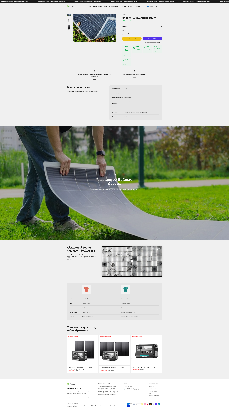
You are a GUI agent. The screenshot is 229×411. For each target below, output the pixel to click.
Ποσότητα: (124, 30)
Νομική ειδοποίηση (102, 405)
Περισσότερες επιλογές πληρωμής (152, 42)
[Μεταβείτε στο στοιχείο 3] (69, 27)
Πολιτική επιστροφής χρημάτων (72, 405)
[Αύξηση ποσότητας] (128, 33)
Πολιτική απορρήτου (83, 405)
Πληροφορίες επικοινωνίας (72, 406)
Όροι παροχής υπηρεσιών (93, 405)
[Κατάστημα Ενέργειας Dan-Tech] (80, 384)
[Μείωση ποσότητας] (123, 33)
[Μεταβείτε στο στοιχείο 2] (69, 20)
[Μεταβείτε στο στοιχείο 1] (69, 15)
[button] (150, 6)
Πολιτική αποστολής (111, 405)
